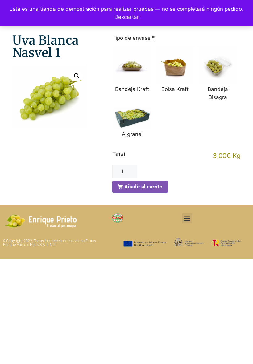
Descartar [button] (126, 17)
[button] (76, 75)
